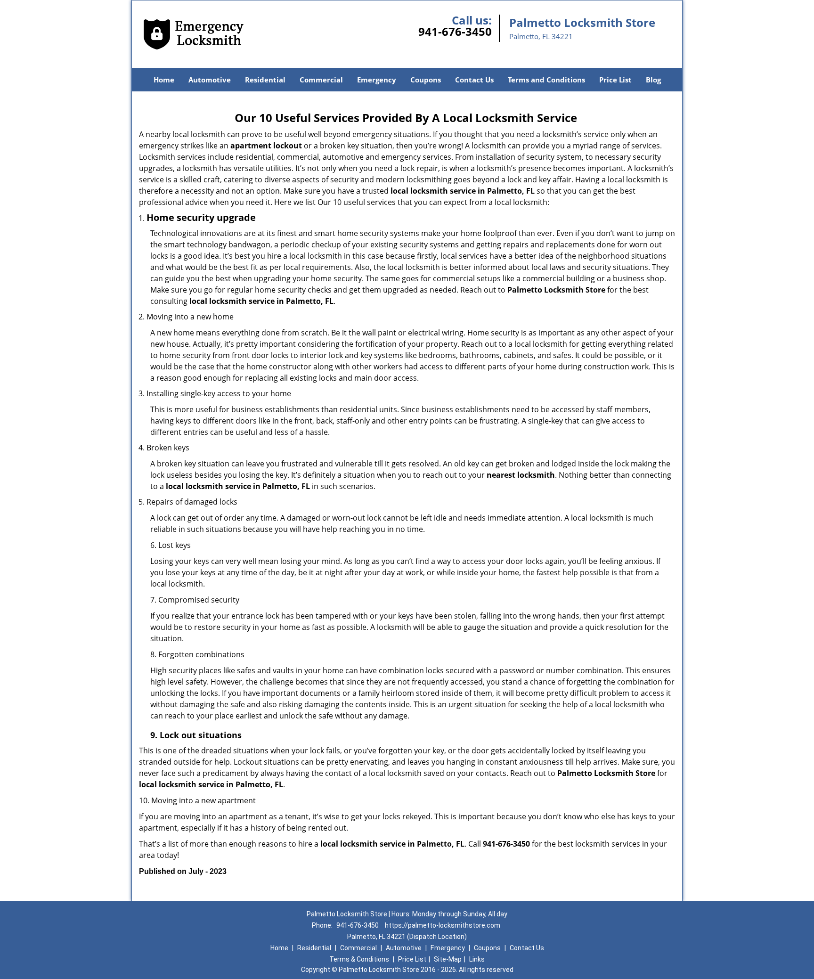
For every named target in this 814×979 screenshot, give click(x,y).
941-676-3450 (455, 31)
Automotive (209, 79)
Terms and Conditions (546, 79)
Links (477, 959)
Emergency (376, 79)
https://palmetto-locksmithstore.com (442, 925)
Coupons (425, 79)
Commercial (321, 79)
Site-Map (448, 959)
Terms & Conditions (359, 959)
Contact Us (474, 79)
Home (164, 79)
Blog (653, 79)
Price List (615, 79)
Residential (265, 79)
